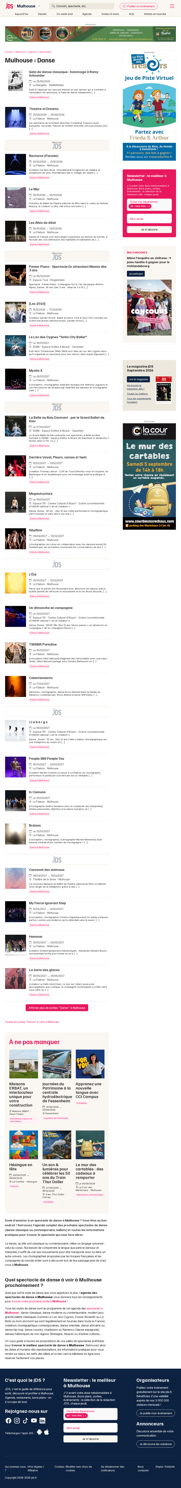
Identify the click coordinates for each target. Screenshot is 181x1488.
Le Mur (34, 189)
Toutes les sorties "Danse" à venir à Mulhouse (32, 1021)
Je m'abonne (149, 229)
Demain (42, 13)
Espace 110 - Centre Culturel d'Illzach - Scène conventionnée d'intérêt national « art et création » (66, 505)
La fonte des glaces (44, 969)
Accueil (9, 52)
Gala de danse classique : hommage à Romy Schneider (63, 73)
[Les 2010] (37, 303)
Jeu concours (149, 259)
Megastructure (40, 493)
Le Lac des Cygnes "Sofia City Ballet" (58, 337)
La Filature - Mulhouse (45, 118)
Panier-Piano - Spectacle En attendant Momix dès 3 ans (68, 268)
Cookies (59, 1466)
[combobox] (149, 205)
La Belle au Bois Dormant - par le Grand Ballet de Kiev (66, 419)
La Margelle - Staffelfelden (48, 85)
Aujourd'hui (21, 13)
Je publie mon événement (155, 1413)
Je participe (136, 273)
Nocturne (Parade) (44, 155)
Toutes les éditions (137, 393)
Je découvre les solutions (155, 1444)
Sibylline (35, 530)
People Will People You (46, 758)
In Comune (37, 792)
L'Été (32, 574)
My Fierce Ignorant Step (47, 903)
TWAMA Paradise (43, 644)
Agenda (87, 13)
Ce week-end (65, 13)
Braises (35, 825)
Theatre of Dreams (44, 108)
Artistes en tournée (155, 13)
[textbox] (153, 206)
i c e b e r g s (38, 722)
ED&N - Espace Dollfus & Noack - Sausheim (57, 346)
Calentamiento (40, 677)
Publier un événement (140, 6)
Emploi (159, 1466)
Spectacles (45, 52)
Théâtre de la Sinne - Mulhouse (51, 879)
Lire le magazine (138, 379)
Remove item (149, 206)
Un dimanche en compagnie (51, 607)
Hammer (36, 936)
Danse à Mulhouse (39, 97)
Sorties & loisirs (110, 13)
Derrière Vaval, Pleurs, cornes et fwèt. (58, 457)
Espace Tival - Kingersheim (48, 279)
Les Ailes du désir (42, 222)
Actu (131, 13)
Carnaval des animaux (47, 869)
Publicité (170, 1466)
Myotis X (35, 370)
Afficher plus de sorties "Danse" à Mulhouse (57, 1008)
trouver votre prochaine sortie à (38, 1301)
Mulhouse (26, 6)
